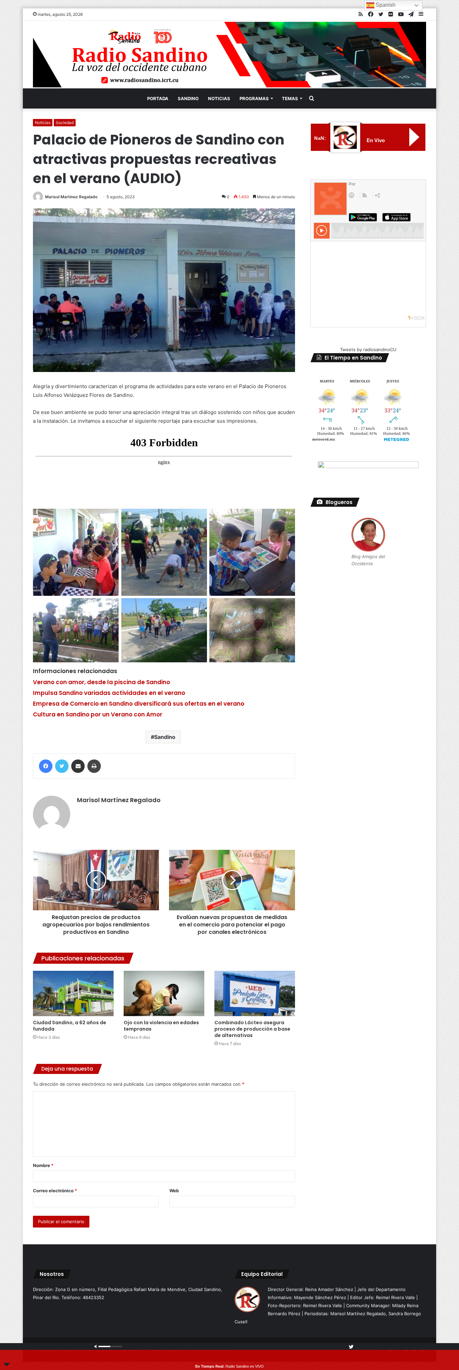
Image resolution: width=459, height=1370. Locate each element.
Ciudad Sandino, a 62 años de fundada (69, 1025)
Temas (290, 98)
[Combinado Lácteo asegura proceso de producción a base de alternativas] (254, 993)
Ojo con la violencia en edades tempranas (161, 1025)
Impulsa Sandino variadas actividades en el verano (109, 693)
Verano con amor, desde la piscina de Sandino (101, 682)
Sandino (188, 98)
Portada (157, 98)
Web (174, 1190)
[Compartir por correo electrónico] (78, 766)
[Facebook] (45, 766)
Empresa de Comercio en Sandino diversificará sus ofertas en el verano (138, 704)
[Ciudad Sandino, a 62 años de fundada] (73, 993)
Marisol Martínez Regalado (71, 196)
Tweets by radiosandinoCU (368, 349)
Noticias (219, 98)
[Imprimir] (94, 766)
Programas (254, 98)
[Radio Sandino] (229, 54)
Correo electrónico (55, 1190)
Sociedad (65, 122)
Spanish (384, 5)
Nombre (43, 1165)
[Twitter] (62, 766)
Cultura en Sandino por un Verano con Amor (97, 714)
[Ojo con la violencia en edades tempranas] (164, 993)
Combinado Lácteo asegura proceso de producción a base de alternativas (252, 1029)
